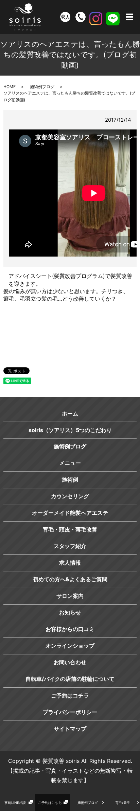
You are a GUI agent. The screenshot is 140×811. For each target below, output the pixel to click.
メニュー (70, 463)
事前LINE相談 (15, 802)
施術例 (70, 479)
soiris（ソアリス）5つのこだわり (70, 430)
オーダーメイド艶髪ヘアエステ (70, 512)
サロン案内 (70, 595)
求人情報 (70, 562)
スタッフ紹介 (70, 546)
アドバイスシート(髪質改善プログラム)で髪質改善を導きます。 (70, 279)
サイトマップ (70, 728)
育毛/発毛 (122, 802)
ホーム (70, 413)
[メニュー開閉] (129, 17)
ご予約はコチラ (70, 695)
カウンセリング (70, 496)
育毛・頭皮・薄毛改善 (70, 529)
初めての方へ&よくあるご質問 (70, 579)
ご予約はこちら (50, 802)
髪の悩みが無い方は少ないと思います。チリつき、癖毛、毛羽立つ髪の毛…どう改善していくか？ (65, 295)
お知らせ (70, 612)
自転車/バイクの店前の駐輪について (70, 678)
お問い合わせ (70, 662)
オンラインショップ (70, 645)
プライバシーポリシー (70, 712)
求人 (65, 17)
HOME (9, 86)
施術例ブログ (87, 802)
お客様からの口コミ (70, 629)
